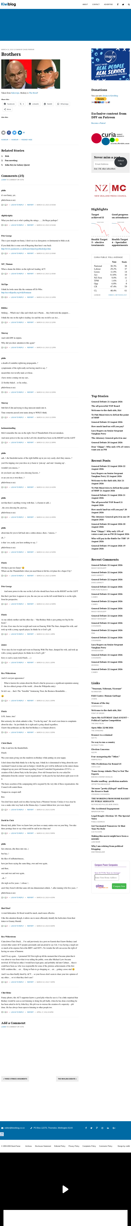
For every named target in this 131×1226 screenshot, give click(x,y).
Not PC (94, 738)
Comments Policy (105, 1146)
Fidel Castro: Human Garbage (106, 695)
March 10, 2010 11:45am (46, 274)
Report (30, 205)
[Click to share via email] (3, 133)
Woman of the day (100, 703)
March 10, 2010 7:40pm (46, 982)
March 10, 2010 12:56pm (46, 576)
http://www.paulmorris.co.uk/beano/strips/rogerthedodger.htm (26, 248)
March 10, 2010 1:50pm (46, 701)
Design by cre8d (124, 1146)
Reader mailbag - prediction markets (109, 781)
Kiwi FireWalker (98, 852)
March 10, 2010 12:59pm (46, 604)
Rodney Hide (26, 140)
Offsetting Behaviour (100, 784)
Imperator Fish (97, 812)
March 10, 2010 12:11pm (46, 322)
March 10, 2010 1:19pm (46, 634)
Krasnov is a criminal (101, 734)
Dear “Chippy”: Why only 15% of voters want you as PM (107, 532)
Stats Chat (95, 767)
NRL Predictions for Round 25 (106, 763)
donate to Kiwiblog (110, 95)
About (85, 4)
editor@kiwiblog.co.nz (15, 1128)
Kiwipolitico (96, 760)
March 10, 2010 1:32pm (46, 662)
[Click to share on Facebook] (9, 133)
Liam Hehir (95, 842)
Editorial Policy (59, 1146)
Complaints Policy (89, 1146)
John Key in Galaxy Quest (17, 164)
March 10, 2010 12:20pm (46, 392)
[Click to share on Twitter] (14, 133)
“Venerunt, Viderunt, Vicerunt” (106, 688)
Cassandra (96, 626)
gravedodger (97, 651)
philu (3, 190)
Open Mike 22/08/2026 (102, 727)
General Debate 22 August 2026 (106, 422)
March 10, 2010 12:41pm (46, 487)
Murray (4, 332)
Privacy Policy (74, 1146)
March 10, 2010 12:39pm (46, 442)
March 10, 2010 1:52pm (46, 732)
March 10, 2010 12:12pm (46, 347)
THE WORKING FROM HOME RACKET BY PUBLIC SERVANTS (110, 800)
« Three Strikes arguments (15, 1079)
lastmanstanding (8, 427)
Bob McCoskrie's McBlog (102, 777)
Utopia (94, 699)
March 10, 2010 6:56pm (46, 926)
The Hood (33, 92)
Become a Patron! (98, 123)
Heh (7, 156)
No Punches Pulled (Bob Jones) (104, 804)
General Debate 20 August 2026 (106, 442)
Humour (4, 140)
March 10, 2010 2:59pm (46, 833)
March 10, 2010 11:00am (46, 253)
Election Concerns (100, 749)
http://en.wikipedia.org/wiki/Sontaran (16, 292)
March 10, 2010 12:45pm (46, 517)
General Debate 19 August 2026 (106, 545)
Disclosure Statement (43, 1146)
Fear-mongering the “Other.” (105, 756)
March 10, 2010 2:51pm (46, 810)
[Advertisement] (40, 1052)
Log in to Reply (17, 205)
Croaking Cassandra (100, 794)
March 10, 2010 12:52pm (46, 552)
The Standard (97, 731)
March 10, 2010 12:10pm (46, 297)
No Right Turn (97, 745)
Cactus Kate (96, 832)
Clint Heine (6, 992)
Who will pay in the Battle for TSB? (108, 538)
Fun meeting (11, 160)
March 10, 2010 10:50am (46, 205)
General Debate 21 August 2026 (106, 401)
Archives (28, 1146)
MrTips (4, 284)
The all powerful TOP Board (105, 406)
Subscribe (121, 162)
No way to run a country (103, 742)
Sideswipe (15, 92)
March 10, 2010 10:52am (46, 225)
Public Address (98, 822)
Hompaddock (96, 706)
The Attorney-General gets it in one (109, 438)
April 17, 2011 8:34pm (45, 1012)
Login (3, 180)
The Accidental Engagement (105, 808)
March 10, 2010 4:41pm (46, 897)
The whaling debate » (67, 1079)
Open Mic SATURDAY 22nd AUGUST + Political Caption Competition (110, 719)
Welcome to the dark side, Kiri (106, 410)
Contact (96, 4)
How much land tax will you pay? (107, 426)
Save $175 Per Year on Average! (107, 872)
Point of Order (97, 713)
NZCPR (94, 752)
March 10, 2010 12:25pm (46, 417)
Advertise (108, 4)
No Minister (96, 692)
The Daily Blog (97, 723)
